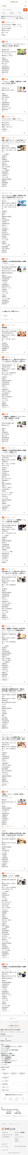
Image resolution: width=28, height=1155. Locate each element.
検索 (25, 9)
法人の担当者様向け (6, 1136)
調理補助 (4, 327)
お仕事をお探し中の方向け (7, 1134)
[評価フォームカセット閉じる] (26, 1094)
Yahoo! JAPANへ (5, 1150)
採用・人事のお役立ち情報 (20, 1146)
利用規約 (17, 1134)
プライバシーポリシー (19, 1136)
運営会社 (17, 1138)
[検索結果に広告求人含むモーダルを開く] (4, 18)
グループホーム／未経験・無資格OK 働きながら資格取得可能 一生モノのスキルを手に (14, 197)
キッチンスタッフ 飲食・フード (11, 24)
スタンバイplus (5, 1146)
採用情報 (17, 1141)
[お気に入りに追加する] (24, 37)
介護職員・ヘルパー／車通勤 (10, 876)
